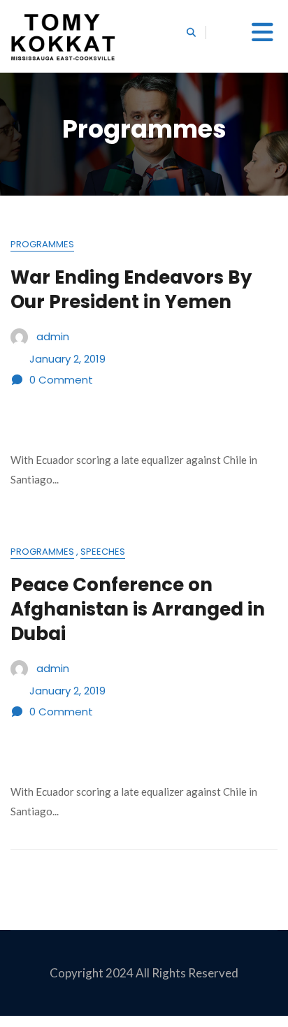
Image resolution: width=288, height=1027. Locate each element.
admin (52, 335)
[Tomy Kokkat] (62, 36)
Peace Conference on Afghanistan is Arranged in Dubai (137, 609)
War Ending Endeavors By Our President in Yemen (131, 289)
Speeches (102, 551)
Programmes (42, 244)
